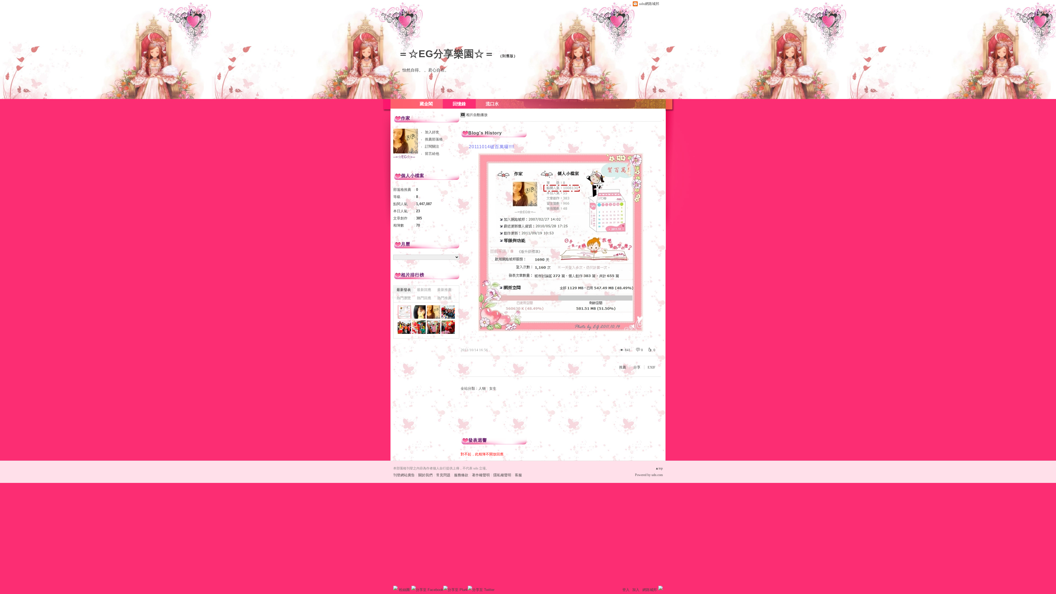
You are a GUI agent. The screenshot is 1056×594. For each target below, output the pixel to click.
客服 (518, 475)
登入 (625, 590)
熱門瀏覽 (404, 298)
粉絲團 (404, 590)
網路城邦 (649, 590)
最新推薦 (444, 290)
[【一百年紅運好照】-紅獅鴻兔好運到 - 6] (448, 312)
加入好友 (432, 132)
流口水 (492, 103)
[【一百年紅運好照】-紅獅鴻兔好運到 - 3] (433, 327)
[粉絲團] (395, 588)
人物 (482, 388)
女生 (492, 388)
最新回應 (424, 290)
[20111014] (433, 312)
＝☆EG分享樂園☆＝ (446, 53)
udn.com (657, 475)
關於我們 (425, 475)
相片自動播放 (477, 115)
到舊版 (508, 56)
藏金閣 (426, 103)
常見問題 (443, 475)
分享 (636, 367)
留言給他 (432, 154)
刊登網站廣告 (404, 475)
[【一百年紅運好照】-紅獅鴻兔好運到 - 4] (419, 327)
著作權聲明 (481, 475)
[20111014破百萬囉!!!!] (404, 312)
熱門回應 (424, 298)
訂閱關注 (432, 146)
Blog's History (485, 133)
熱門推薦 (444, 298)
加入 (635, 590)
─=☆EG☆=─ (404, 157)
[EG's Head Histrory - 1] (419, 312)
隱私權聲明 (502, 475)
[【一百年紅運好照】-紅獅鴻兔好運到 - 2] (448, 327)
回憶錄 (459, 103)
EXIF (651, 367)
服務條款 (461, 475)
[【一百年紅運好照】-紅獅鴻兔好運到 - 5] (404, 327)
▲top (659, 468)
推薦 (622, 367)
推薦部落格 (434, 139)
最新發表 (404, 290)
